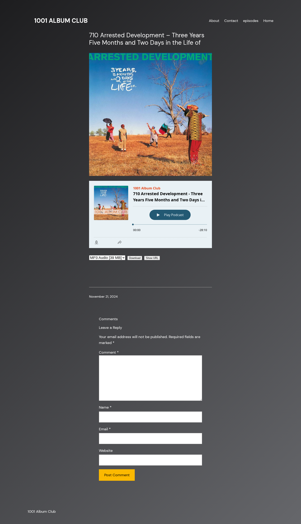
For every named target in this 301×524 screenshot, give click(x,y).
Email (105, 429)
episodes (250, 20)
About (214, 20)
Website (106, 450)
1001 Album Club (61, 21)
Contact (231, 20)
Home (268, 20)
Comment (109, 352)
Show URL (152, 258)
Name (105, 407)
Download (134, 258)
